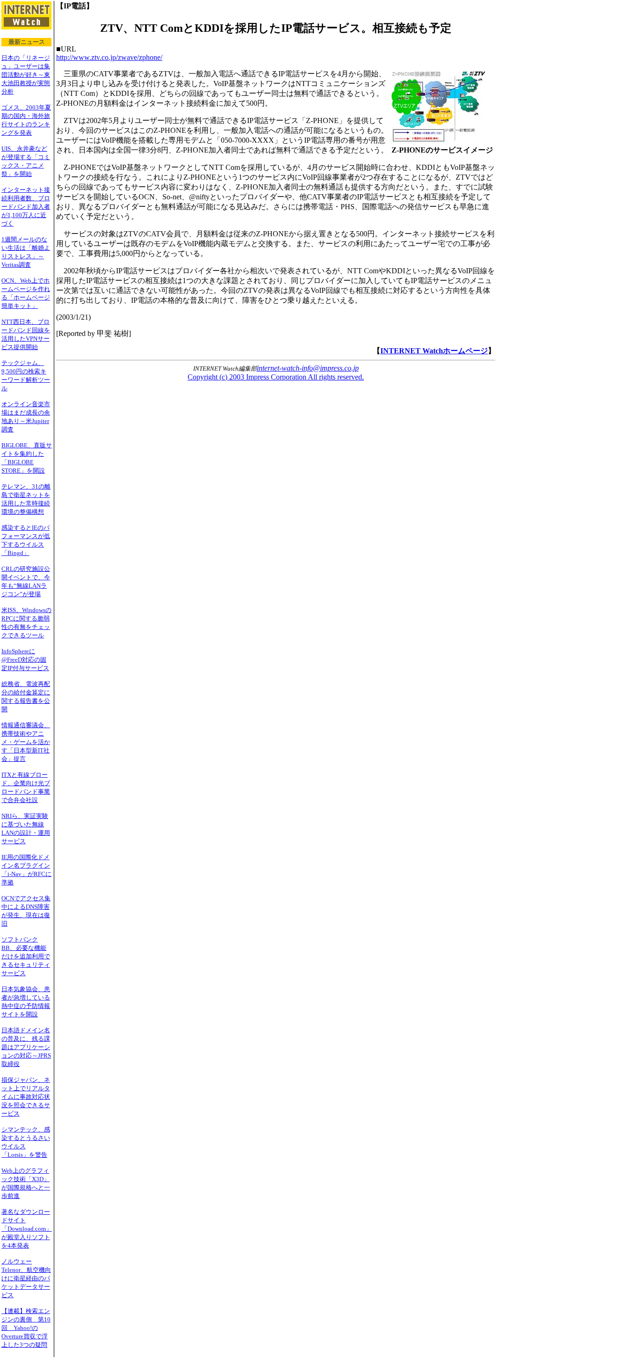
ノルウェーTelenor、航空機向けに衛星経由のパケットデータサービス (26, 1278)
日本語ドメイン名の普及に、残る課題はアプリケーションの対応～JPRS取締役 (26, 1047)
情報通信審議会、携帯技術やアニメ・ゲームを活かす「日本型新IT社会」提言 (25, 742)
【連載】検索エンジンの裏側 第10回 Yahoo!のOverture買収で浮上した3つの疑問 (26, 1327)
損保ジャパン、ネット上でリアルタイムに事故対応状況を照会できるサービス (25, 1096)
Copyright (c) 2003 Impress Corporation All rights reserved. (276, 377)
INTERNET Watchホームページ (434, 351)
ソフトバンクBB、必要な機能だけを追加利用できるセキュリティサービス (25, 956)
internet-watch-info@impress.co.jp (308, 368)
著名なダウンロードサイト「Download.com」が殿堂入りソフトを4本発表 (26, 1228)
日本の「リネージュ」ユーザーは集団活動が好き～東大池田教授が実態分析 (25, 74)
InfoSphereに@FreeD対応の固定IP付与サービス (25, 660)
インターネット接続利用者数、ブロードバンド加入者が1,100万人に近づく (25, 206)
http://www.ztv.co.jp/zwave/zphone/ (109, 57)
